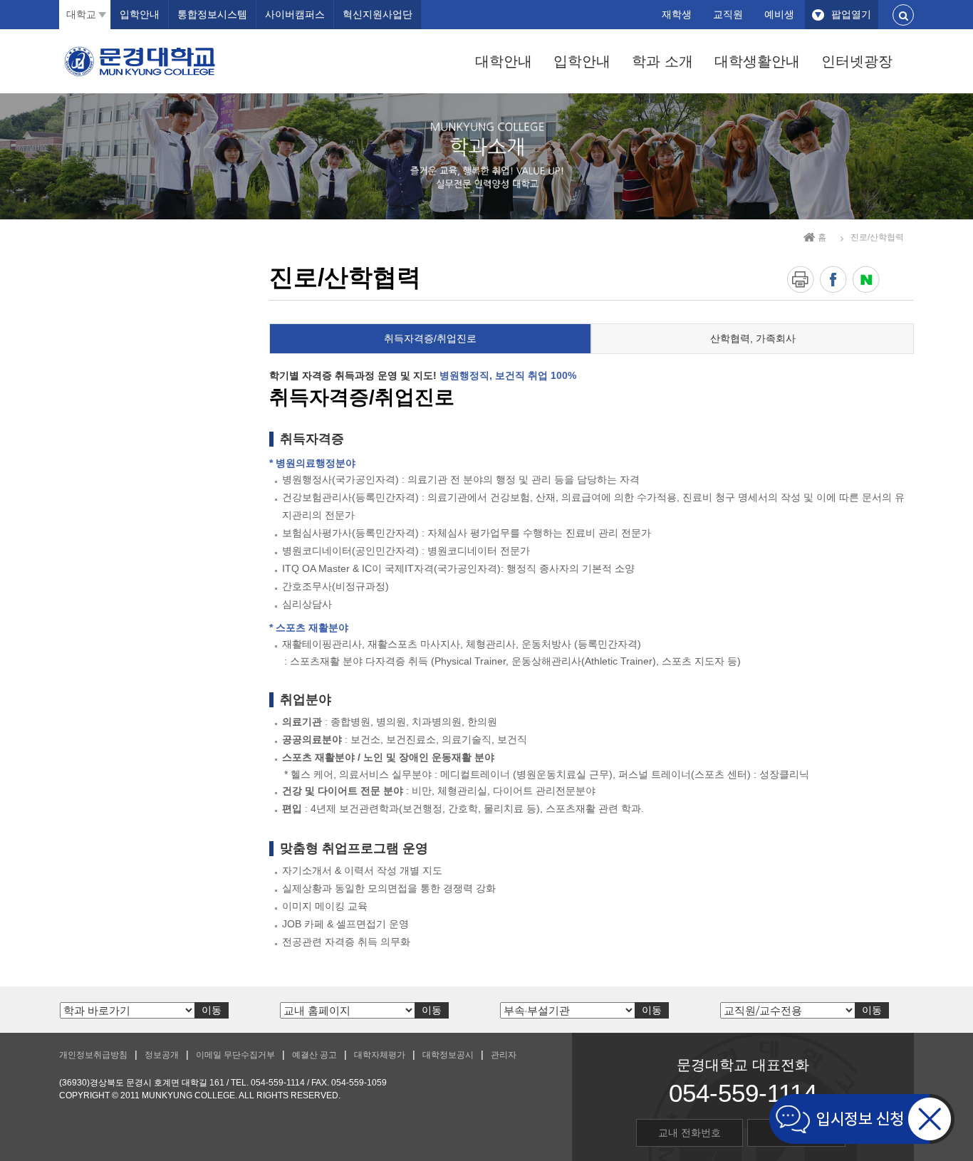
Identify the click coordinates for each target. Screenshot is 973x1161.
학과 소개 (662, 61)
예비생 (779, 14)
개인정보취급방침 (93, 1055)
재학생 (677, 14)
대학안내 (503, 61)
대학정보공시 (448, 1055)
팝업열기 (851, 14)
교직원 (728, 14)
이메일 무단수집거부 (235, 1055)
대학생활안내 (757, 61)
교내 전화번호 (689, 1132)
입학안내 (581, 61)
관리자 (503, 1055)
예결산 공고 (314, 1055)
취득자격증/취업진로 (430, 338)
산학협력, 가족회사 (753, 338)
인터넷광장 (857, 61)
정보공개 (162, 1055)
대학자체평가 (379, 1055)
